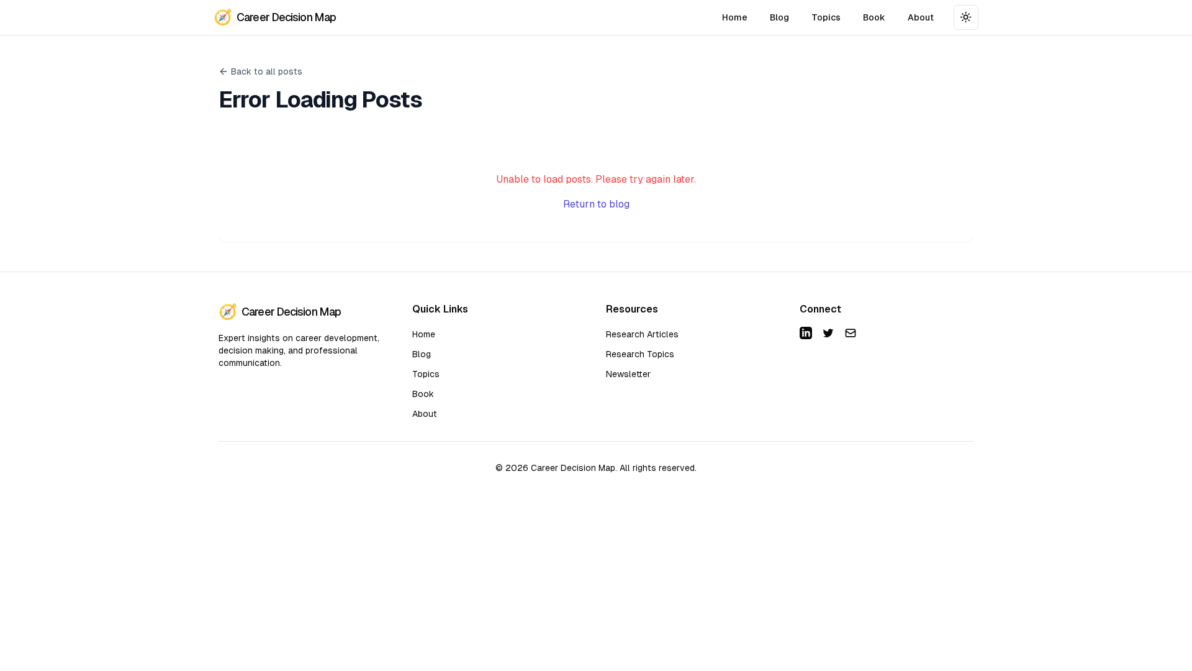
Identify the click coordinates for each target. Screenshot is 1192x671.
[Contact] (850, 333)
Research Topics (640, 354)
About (921, 17)
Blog (779, 17)
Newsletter (628, 374)
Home (734, 17)
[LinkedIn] (806, 333)
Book (874, 17)
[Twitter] (828, 333)
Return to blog (596, 204)
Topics (826, 17)
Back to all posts (266, 71)
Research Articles (642, 334)
